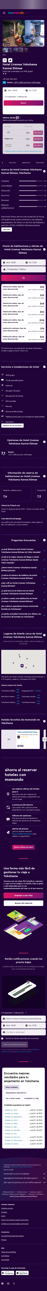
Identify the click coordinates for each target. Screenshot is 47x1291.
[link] (23, 847)
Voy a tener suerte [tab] (13, 1098)
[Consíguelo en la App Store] (22, 1273)
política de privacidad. (23, 1051)
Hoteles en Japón (35, 1192)
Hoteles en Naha (11, 1123)
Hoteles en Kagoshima (13, 1117)
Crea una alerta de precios (22, 834)
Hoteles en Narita (11, 1144)
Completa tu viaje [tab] (31, 1098)
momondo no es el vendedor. (17, 1174)
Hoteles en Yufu (11, 1134)
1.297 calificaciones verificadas (27, 82)
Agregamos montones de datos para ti (20, 1178)
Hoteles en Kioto (11, 1120)
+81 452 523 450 (10, 79)
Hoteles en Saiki (11, 1127)
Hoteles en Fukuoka (12, 1137)
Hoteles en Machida (12, 1130)
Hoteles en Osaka (11, 1113)
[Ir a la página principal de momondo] (16, 13)
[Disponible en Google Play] (7, 1273)
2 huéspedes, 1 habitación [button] (16, 97)
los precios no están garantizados (21, 1167)
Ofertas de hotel (8, 1192)
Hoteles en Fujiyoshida (13, 1140)
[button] (4, 13)
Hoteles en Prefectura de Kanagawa (14, 1194)
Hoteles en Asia (22, 1192)
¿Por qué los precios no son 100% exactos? (22, 1182)
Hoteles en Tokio (11, 1110)
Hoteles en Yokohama (35, 1194)
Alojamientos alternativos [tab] (16, 1093)
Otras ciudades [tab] (12, 1087)
